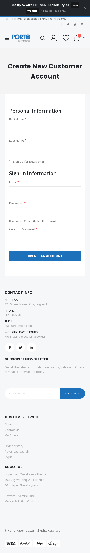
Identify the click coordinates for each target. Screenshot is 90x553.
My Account (13, 435)
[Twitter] (75, 25)
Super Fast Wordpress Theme (25, 474)
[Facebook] (68, 25)
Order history (14, 446)
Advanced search (17, 451)
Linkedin (31, 347)
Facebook (9, 347)
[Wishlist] (65, 38)
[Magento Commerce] (21, 38)
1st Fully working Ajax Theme (25, 480)
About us (11, 424)
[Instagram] (82, 25)
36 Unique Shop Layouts (22, 485)
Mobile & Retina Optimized (23, 501)
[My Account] (53, 38)
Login (8, 457)
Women (32, 10)
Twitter (20, 347)
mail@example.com (18, 326)
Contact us (12, 430)
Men (75, 5)
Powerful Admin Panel (20, 496)
